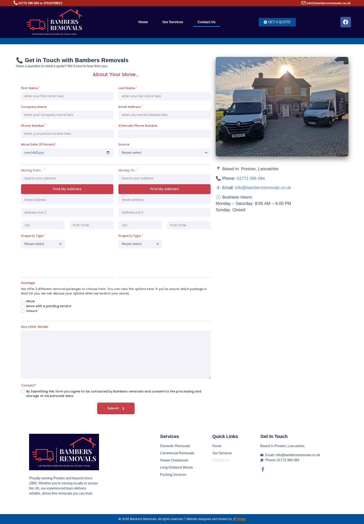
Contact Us (206, 22)
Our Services (172, 22)
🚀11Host (239, 519)
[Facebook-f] (262, 469)
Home (143, 22)
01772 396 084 (251, 178)
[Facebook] (345, 22)
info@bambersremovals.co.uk (328, 3)
